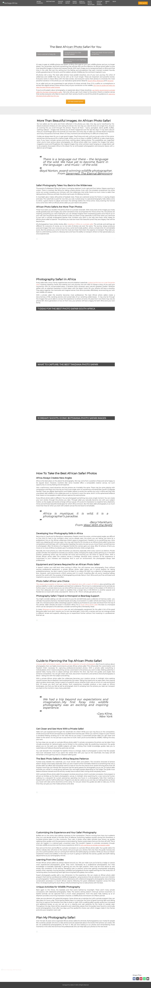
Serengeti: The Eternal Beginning (89, 173)
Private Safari (60, 2)
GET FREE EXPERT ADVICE (75, 101)
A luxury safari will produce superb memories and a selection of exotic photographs (65, 664)
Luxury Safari (67, 2)
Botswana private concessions (53, 609)
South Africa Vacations (91, 3)
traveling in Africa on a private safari (80, 224)
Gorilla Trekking (82, 2)
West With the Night (97, 525)
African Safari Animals (99, 3)
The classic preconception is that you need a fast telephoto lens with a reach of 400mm (67, 584)
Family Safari (75, 2)
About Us (107, 2)
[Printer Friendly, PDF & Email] (11, 970)
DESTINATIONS (50, 1)
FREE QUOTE (143, 3)
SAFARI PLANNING (40, 2)
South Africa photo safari (89, 605)
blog (114, 1)
